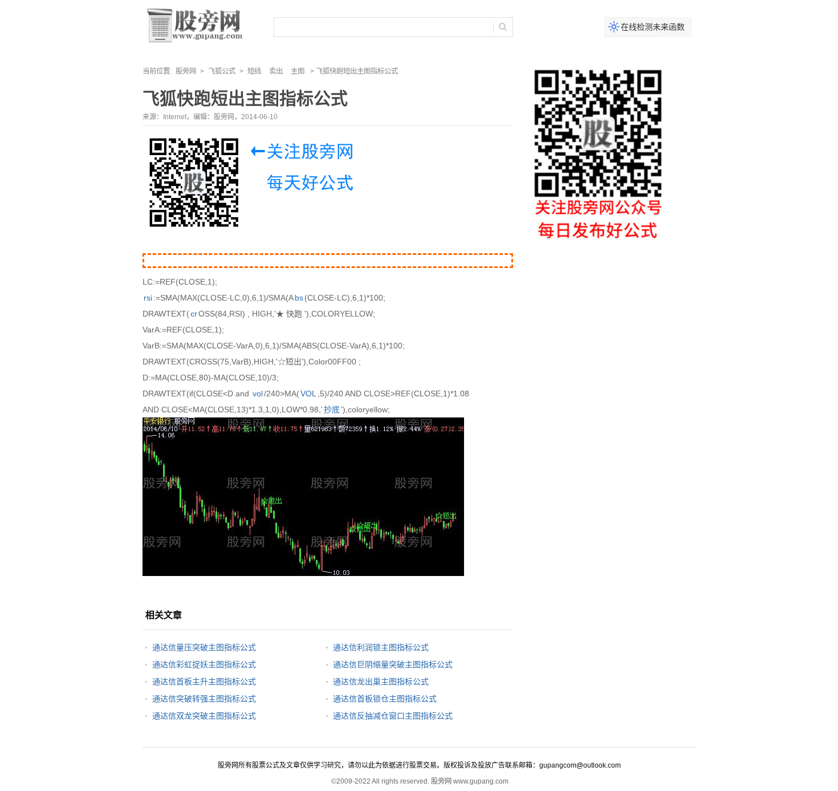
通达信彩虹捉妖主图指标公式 (204, 664)
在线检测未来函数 (653, 26)
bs (299, 297)
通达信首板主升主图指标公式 (204, 681)
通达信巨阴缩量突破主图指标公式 (393, 664)
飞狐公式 (221, 71)
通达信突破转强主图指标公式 (204, 698)
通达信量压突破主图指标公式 (204, 647)
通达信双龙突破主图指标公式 (204, 715)
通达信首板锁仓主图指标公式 (385, 698)
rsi (148, 297)
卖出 (276, 71)
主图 (297, 71)
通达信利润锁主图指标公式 (381, 647)
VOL (308, 393)
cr (193, 313)
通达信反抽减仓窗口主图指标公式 (393, 715)
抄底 (332, 409)
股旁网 (186, 71)
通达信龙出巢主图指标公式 (381, 681)
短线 (254, 71)
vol (258, 393)
